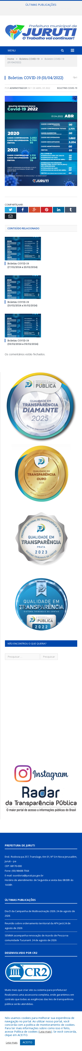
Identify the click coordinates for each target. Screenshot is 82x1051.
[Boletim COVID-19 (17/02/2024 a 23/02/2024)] (23, 248)
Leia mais (45, 1031)
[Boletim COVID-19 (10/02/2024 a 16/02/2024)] (23, 287)
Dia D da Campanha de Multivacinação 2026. (30, 911)
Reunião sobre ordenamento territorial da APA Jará (40, 8)
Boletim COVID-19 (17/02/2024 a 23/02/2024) (22, 265)
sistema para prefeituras (51, 990)
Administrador (18, 88)
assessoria (31, 994)
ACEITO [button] (27, 1042)
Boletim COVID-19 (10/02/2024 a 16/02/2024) (22, 303)
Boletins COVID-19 (67, 88)
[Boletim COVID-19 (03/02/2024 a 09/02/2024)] (23, 325)
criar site (28, 990)
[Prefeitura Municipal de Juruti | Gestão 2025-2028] (41, 31)
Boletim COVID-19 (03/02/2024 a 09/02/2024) (22, 342)
